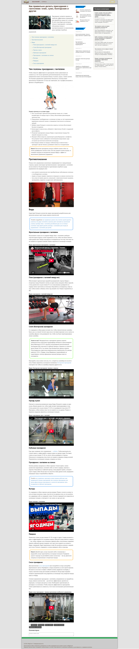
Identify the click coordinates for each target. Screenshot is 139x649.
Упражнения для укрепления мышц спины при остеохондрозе (83, 76)
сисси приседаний (44, 565)
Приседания (41, 624)
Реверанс (36, 60)
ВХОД (112, 1)
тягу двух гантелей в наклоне (44, 221)
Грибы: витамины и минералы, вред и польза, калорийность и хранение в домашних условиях (103, 38)
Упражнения (34, 624)
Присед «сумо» (37, 50)
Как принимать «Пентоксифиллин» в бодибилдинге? (80, 43)
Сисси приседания (38, 63)
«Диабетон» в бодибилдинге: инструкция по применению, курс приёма (83, 68)
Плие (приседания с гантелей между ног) (45, 44)
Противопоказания (37, 39)
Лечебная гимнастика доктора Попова (83, 59)
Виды (33, 42)
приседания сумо (62, 482)
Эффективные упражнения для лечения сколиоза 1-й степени (83, 52)
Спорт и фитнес (49, 624)
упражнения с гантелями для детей (41, 227)
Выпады (35, 58)
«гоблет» (55, 451)
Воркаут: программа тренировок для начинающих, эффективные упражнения (103, 60)
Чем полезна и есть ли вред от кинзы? (104, 49)
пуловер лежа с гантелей (42, 223)
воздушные (34, 484)
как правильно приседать (43, 478)
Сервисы (44, 1)
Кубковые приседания (39, 52)
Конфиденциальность (39, 643)
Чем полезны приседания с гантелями (43, 37)
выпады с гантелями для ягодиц (57, 225)
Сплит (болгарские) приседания (42, 47)
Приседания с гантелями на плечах (43, 55)
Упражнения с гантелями (35, 627)
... (108, 22)
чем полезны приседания (58, 480)
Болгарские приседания (64, 362)
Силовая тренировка (59, 624)
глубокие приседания (45, 484)
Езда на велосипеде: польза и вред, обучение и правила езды (83, 35)
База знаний (35, 1)
